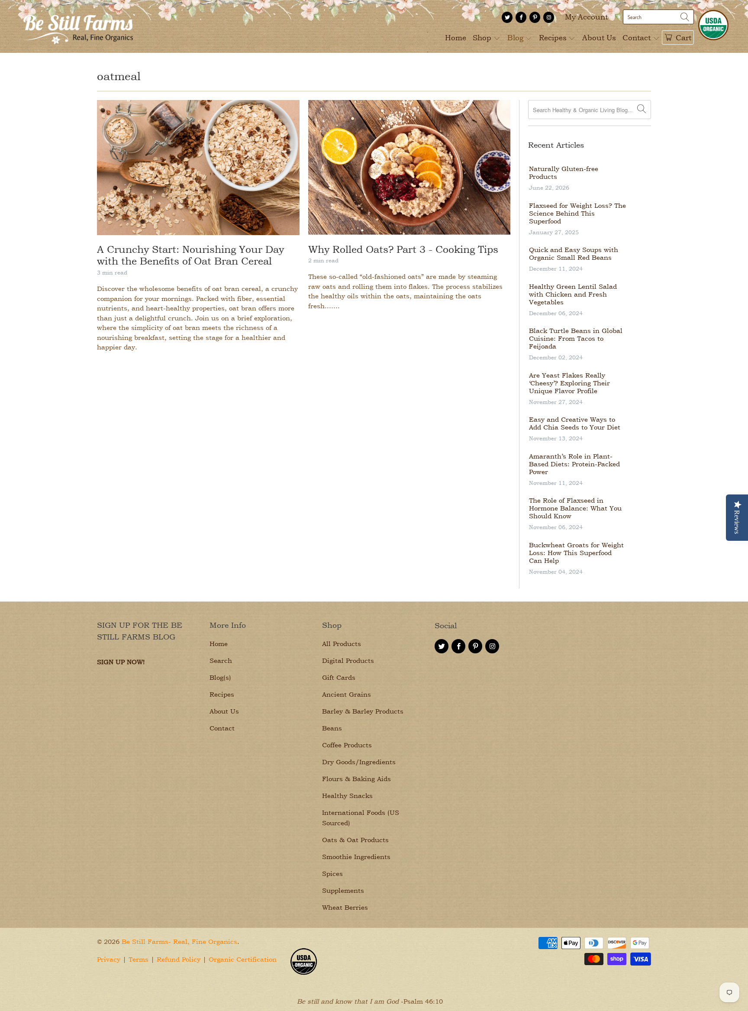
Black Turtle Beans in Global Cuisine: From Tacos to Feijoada (575, 338)
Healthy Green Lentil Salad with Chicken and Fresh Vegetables (573, 294)
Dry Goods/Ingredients (359, 762)
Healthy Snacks (347, 795)
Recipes (554, 37)
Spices (332, 873)
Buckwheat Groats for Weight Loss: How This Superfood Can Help (576, 553)
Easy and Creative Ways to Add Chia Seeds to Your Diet (574, 423)
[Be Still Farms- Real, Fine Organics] (78, 26)
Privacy (108, 959)
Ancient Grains (346, 694)
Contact (637, 37)
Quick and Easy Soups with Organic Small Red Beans (573, 254)
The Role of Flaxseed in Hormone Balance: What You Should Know (575, 508)
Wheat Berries (345, 907)
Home (455, 37)
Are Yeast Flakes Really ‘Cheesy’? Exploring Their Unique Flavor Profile (569, 383)
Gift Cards (338, 677)
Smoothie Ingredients (356, 857)
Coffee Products (347, 745)
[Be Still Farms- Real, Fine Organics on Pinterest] (534, 17)
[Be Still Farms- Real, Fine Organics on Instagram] (548, 17)
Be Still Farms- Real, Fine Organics (179, 941)
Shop (483, 37)
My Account (586, 16)
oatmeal (119, 76)
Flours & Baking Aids (356, 779)
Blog (516, 37)
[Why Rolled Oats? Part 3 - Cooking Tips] (409, 167)
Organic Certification (243, 959)
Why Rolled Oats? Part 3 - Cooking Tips (403, 249)
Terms (138, 959)
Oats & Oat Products (355, 840)
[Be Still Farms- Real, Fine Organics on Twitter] (507, 17)
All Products (341, 644)
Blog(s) (220, 677)
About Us (599, 37)
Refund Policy (178, 959)
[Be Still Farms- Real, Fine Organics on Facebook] (521, 17)
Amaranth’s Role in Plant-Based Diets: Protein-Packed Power (574, 464)
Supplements (343, 890)
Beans (332, 728)
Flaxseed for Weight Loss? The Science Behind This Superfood (577, 213)
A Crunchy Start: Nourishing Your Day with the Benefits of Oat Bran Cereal (190, 255)
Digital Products (348, 660)
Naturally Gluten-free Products (563, 173)
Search (221, 660)
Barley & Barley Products (362, 711)
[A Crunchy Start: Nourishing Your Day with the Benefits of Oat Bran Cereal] (198, 167)
